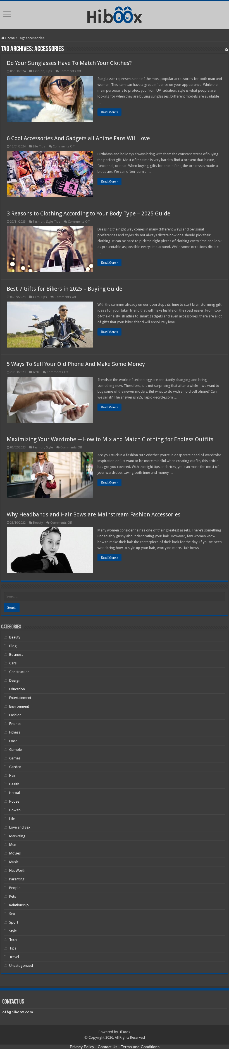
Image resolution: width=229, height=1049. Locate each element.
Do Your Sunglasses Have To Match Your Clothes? (69, 63)
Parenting (17, 879)
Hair (12, 775)
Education (17, 689)
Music (13, 862)
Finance (15, 724)
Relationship (19, 905)
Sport (13, 922)
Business (16, 654)
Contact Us (107, 1047)
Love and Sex (19, 827)
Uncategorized (21, 965)
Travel (14, 957)
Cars (36, 297)
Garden (15, 767)
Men (12, 844)
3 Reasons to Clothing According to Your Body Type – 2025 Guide (88, 213)
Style (49, 222)
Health (14, 784)
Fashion (38, 71)
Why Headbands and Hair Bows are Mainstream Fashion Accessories (93, 514)
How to (15, 810)
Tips (49, 71)
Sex (12, 914)
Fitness (14, 732)
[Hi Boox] (114, 14)
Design (14, 680)
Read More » (109, 112)
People (14, 888)
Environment (19, 706)
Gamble (15, 749)
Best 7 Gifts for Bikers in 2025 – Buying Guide (64, 288)
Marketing (17, 836)
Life (35, 146)
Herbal (14, 793)
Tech (36, 372)
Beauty (38, 522)
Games (14, 758)
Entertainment (20, 698)
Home (9, 38)
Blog (13, 646)
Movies (15, 853)
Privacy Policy (82, 1047)
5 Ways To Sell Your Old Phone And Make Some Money (76, 364)
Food (13, 741)
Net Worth (17, 870)
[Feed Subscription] (226, 49)
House (14, 801)
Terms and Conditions (140, 1047)
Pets (12, 896)
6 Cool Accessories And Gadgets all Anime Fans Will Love (78, 138)
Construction (19, 672)
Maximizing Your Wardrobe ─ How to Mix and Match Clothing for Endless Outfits (110, 439)
